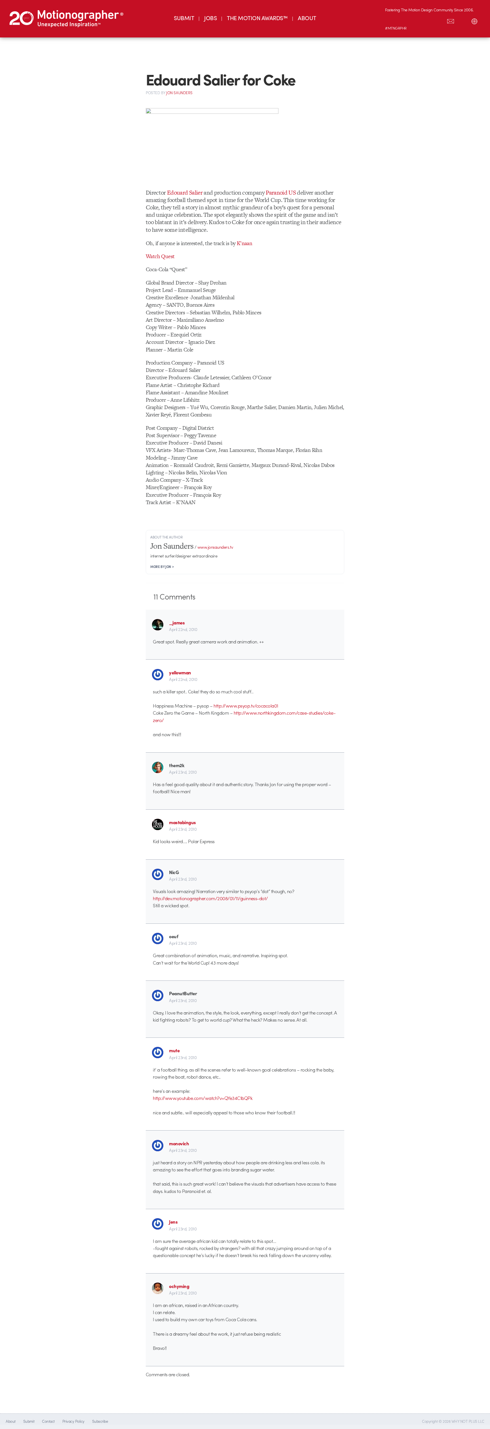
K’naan (244, 243)
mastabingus (182, 822)
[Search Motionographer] (462, 20)
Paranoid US (281, 192)
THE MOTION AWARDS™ (257, 18)
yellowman (180, 672)
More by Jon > (162, 566)
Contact (48, 1421)
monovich (179, 1143)
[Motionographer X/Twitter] (439, 20)
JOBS (210, 18)
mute (174, 1050)
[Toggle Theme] (474, 20)
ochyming (179, 1286)
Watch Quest (160, 256)
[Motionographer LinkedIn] (403, 20)
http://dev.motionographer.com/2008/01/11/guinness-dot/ (210, 898)
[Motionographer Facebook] (427, 20)
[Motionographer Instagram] (391, 20)
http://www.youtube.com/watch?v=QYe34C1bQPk (202, 1098)
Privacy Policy (73, 1421)
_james (177, 622)
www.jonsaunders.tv (215, 547)
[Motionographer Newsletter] (450, 20)
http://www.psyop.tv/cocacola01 (246, 705)
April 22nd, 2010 (183, 629)
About (10, 1421)
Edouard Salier (184, 192)
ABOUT (307, 18)
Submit (29, 1421)
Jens (173, 1221)
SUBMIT (184, 18)
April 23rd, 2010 (183, 772)
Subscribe (100, 1421)
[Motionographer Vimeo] (415, 20)
